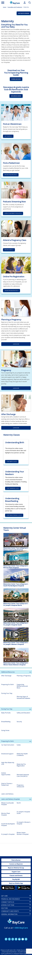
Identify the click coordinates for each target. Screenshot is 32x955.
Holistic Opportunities (5, 774)
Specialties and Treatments (15, 7)
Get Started (8, 136)
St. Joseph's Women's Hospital (23, 823)
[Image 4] (24, 887)
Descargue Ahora (16, 96)
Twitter (9, 939)
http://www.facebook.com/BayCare (6, 939)
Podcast (26, 939)
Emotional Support (7, 754)
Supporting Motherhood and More (22, 686)
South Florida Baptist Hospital (8, 824)
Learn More (16, 344)
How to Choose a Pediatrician (6, 784)
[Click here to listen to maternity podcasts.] (16, 190)
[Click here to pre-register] (16, 265)
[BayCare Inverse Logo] (16, 921)
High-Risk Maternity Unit (7, 763)
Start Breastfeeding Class (14, 515)
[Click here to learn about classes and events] (16, 228)
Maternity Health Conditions (22, 754)
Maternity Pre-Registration (21, 765)
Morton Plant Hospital (5, 814)
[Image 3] (8, 887)
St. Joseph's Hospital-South (23, 812)
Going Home (5, 730)
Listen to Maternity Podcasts (13, 213)
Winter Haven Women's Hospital (22, 833)
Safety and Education (23, 713)
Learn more (16, 388)
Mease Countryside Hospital (7, 803)
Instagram (12, 939)
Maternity (26, 7)
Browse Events (8, 249)
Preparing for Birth (7, 684)
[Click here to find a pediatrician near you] (16, 151)
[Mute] (23, 545)
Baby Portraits (6, 713)
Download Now (16, 79)
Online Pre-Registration (11, 290)
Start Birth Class (11, 461)
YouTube (22, 939)
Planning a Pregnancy (24, 676)
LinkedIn (19, 939)
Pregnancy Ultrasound (20, 786)
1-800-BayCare (20, 927)
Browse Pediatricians (10, 174)
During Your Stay (6, 693)
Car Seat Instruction (7, 745)
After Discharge (6, 676)
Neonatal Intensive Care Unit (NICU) (23, 775)
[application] (16, 540)
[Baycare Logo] (15, 2)
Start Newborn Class (12, 488)
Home (4, 7)
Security (19, 722)
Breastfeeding (5, 722)
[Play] (16, 540)
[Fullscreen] (26, 545)
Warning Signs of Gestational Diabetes (23, 697)
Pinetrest (16, 939)
